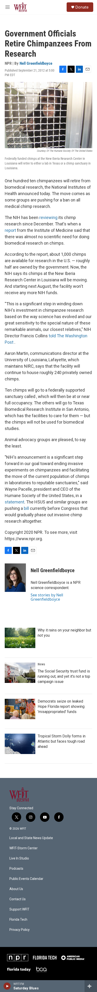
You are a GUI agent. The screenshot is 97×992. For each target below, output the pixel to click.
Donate (82, 7)
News (41, 664)
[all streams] (91, 986)
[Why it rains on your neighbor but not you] (20, 638)
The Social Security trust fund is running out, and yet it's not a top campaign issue (64, 676)
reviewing (48, 217)
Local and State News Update (31, 838)
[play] (7, 986)
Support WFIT (19, 909)
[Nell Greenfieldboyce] (15, 577)
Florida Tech (18, 919)
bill (26, 508)
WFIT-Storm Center (23, 848)
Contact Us (17, 899)
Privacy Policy (19, 930)
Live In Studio (19, 858)
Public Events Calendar (26, 879)
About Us (16, 889)
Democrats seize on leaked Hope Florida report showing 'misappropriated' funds (61, 706)
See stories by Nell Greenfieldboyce (47, 597)
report (10, 230)
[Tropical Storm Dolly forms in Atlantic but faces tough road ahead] (20, 744)
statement (14, 501)
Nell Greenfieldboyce (36, 63)
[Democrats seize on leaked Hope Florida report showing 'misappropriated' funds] (20, 709)
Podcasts (16, 868)
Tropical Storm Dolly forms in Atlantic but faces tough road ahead (61, 741)
